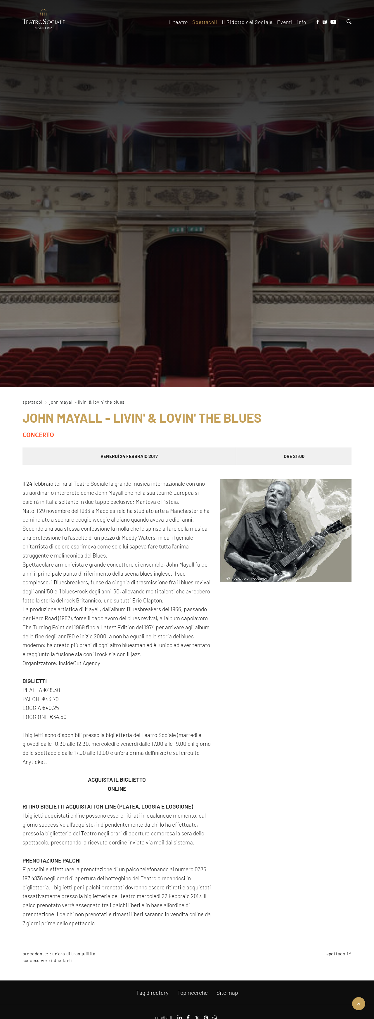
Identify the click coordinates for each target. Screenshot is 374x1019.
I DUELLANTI (61, 960)
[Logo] (43, 19)
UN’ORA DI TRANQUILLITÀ (74, 953)
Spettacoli (33, 402)
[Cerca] (349, 22)
